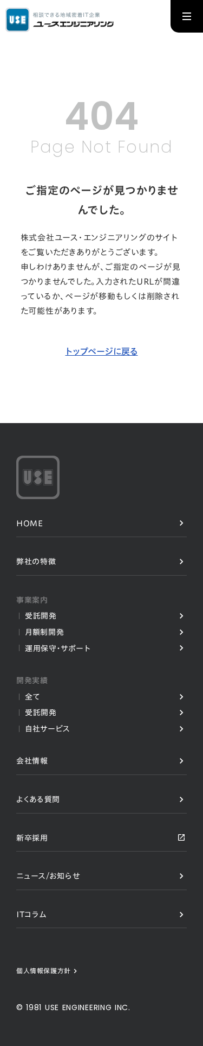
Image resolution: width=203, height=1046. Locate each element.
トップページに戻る (102, 351)
